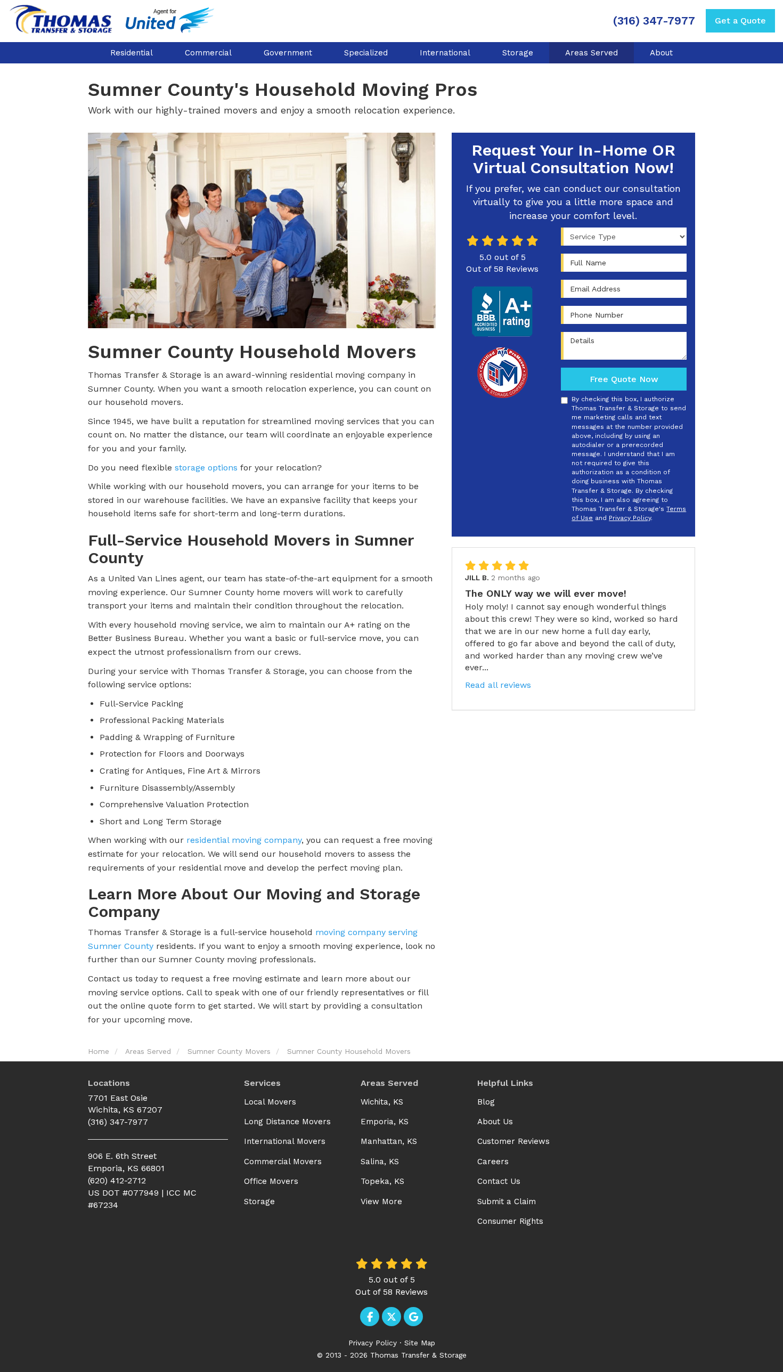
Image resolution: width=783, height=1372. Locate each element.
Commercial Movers (283, 1161)
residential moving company (243, 840)
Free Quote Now (624, 379)
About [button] (661, 53)
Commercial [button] (208, 53)
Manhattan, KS (389, 1141)
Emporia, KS (385, 1121)
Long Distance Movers (287, 1121)
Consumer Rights (510, 1221)
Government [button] (288, 53)
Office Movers (271, 1181)
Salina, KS (380, 1161)
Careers (493, 1161)
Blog (486, 1102)
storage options (206, 467)
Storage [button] (517, 53)
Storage (259, 1201)
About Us (495, 1121)
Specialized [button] (366, 53)
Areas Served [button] (591, 53)
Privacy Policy (630, 518)
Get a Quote (740, 20)
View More (381, 1201)
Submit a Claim (506, 1201)
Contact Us (498, 1181)
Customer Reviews (513, 1141)
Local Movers (270, 1102)
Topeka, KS (382, 1181)
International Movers (284, 1141)
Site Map (419, 1342)
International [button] (445, 53)
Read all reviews (498, 685)
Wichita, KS (382, 1102)
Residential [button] (131, 53)
